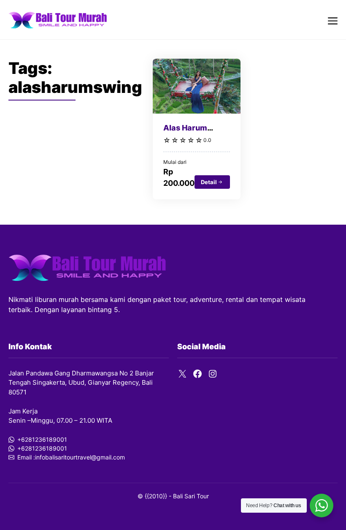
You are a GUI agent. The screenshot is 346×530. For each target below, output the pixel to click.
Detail (209, 182)
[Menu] (333, 19)
